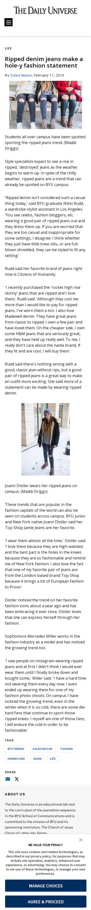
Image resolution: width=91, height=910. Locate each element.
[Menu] (8, 22)
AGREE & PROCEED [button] (46, 901)
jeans (37, 758)
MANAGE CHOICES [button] (46, 886)
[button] (81, 839)
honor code (16, 758)
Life (8, 48)
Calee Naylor (21, 75)
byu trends (16, 748)
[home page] (45, 12)
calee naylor (42, 748)
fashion (66, 748)
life (53, 758)
